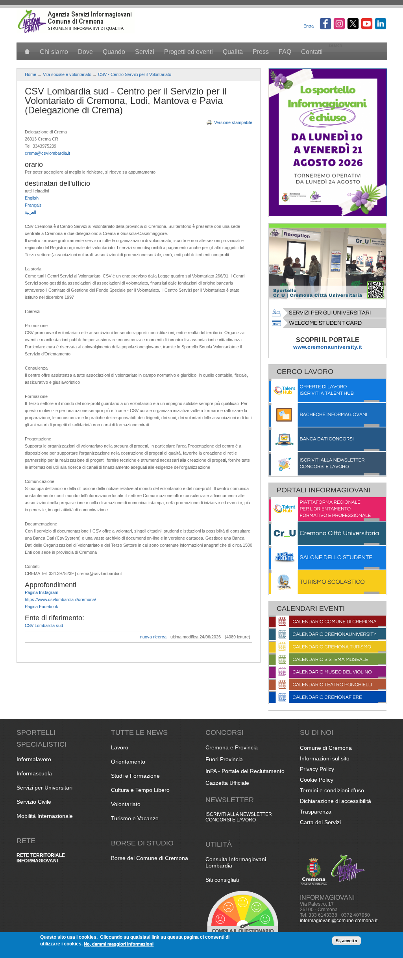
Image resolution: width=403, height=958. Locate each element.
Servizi (144, 51)
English (32, 198)
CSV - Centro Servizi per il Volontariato (134, 74)
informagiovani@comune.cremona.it (338, 920)
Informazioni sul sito (324, 758)
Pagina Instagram (41, 592)
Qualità (233, 51)
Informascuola (34, 773)
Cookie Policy (316, 780)
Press (261, 51)
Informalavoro (34, 759)
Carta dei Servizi (320, 822)
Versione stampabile (233, 122)
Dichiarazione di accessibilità (335, 801)
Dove (85, 51)
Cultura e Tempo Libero (140, 790)
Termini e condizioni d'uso (332, 790)
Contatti (312, 51)
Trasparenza (315, 811)
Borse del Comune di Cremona (149, 858)
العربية (30, 212)
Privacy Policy (317, 769)
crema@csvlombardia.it (47, 153)
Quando (114, 51)
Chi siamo (54, 51)
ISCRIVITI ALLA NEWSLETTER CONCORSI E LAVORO (238, 817)
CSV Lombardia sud (44, 625)
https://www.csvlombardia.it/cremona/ (60, 599)
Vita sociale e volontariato (67, 74)
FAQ (285, 51)
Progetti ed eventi (188, 51)
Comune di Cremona (326, 748)
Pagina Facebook (41, 606)
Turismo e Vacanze (135, 818)
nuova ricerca (153, 636)
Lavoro (119, 747)
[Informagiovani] (76, 32)
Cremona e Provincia (231, 747)
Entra (308, 26)
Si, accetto (346, 940)
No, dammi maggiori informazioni (118, 944)
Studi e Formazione (135, 776)
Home (30, 74)
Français (33, 205)
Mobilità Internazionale (45, 816)
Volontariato (125, 804)
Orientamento (128, 761)
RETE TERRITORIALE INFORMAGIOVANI (41, 858)
